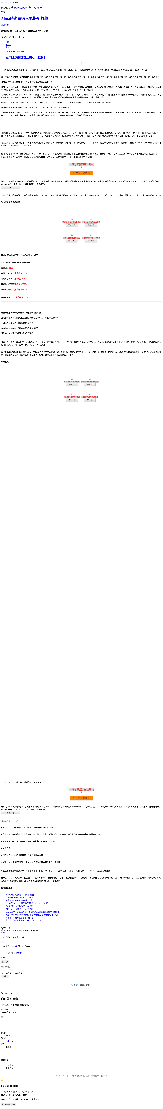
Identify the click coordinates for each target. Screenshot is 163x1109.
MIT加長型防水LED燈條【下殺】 (20, 898)
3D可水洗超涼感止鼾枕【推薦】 (26, 57)
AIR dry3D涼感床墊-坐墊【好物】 (20, 909)
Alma (3, 933)
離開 (13, 1104)
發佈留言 (5, 976)
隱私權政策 (95, 1076)
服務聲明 (104, 1076)
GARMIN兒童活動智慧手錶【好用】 (21, 906)
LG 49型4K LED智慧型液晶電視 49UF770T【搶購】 (27, 903)
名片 (8, 47)
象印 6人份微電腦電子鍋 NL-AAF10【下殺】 (24, 920)
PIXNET (63, 1076)
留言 (20, 946)
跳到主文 (5, 25)
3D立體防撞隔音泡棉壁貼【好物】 (20, 895)
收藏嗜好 (19, 953)
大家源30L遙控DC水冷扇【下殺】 (20, 900)
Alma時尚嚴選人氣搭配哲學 (24, 18)
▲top (3, 957)
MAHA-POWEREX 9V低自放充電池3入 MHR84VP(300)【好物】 (33, 912)
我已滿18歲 (6, 1104)
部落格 (8, 45)
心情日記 (20, 37)
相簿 (8, 42)
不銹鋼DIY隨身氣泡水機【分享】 (20, 918)
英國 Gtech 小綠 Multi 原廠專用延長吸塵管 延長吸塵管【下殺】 (32, 915)
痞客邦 (15, 946)
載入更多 (5, 962)
